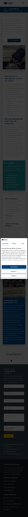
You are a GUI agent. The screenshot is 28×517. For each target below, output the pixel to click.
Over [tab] (23, 243)
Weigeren (14, 275)
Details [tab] (14, 243)
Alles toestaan (14, 266)
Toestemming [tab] (5, 243)
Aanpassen (13, 271)
